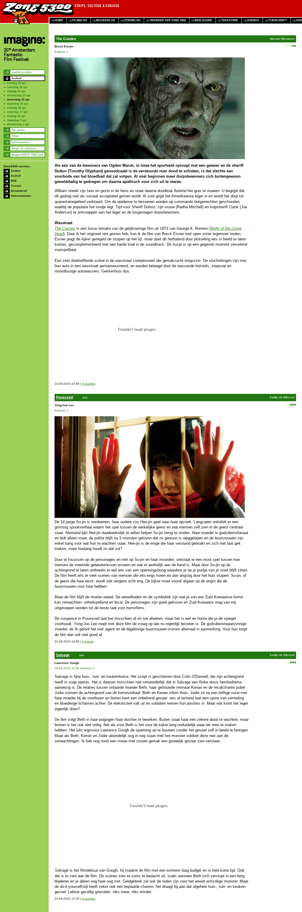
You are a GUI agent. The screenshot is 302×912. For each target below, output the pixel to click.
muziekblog (105, 20)
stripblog (132, 20)
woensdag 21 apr (18, 99)
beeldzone (203, 20)
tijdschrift (277, 20)
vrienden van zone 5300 (168, 20)
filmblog (79, 20)
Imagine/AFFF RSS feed (27, 154)
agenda (253, 20)
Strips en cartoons (24, 148)
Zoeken (16, 170)
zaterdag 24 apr (17, 87)
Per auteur (18, 129)
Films (15, 136)
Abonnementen (21, 195)
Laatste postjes (22, 72)
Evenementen (20, 142)
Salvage (63, 655)
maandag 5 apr (17, 120)
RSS (14, 180)
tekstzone (229, 20)
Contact (16, 185)
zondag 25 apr (16, 83)
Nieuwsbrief (19, 190)
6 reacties (88, 383)
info (85, 397)
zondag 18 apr (16, 107)
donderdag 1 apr (18, 124)
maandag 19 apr (17, 103)
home (59, 20)
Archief (16, 78)
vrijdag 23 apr (16, 91)
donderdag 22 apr (19, 95)
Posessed (64, 397)
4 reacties (88, 898)
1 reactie (88, 641)
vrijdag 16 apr (16, 116)
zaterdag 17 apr (17, 111)
